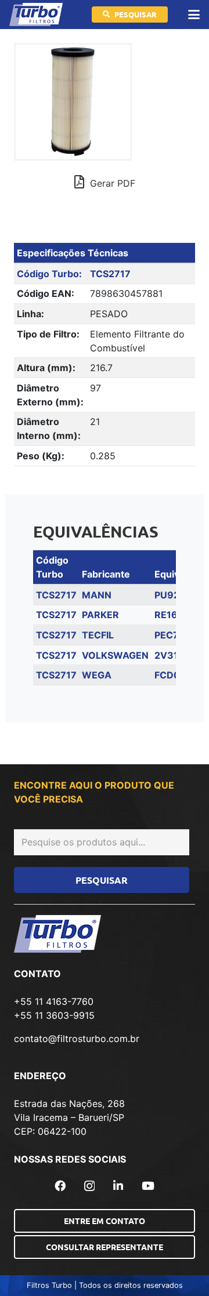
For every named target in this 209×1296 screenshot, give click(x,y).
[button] (194, 14)
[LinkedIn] (118, 1185)
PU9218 (172, 595)
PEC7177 (174, 635)
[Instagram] (89, 1186)
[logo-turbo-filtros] (36, 14)
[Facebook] (60, 1185)
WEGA (96, 675)
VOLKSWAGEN (115, 655)
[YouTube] (148, 1185)
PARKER (100, 614)
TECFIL (98, 635)
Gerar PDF (111, 183)
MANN (96, 595)
